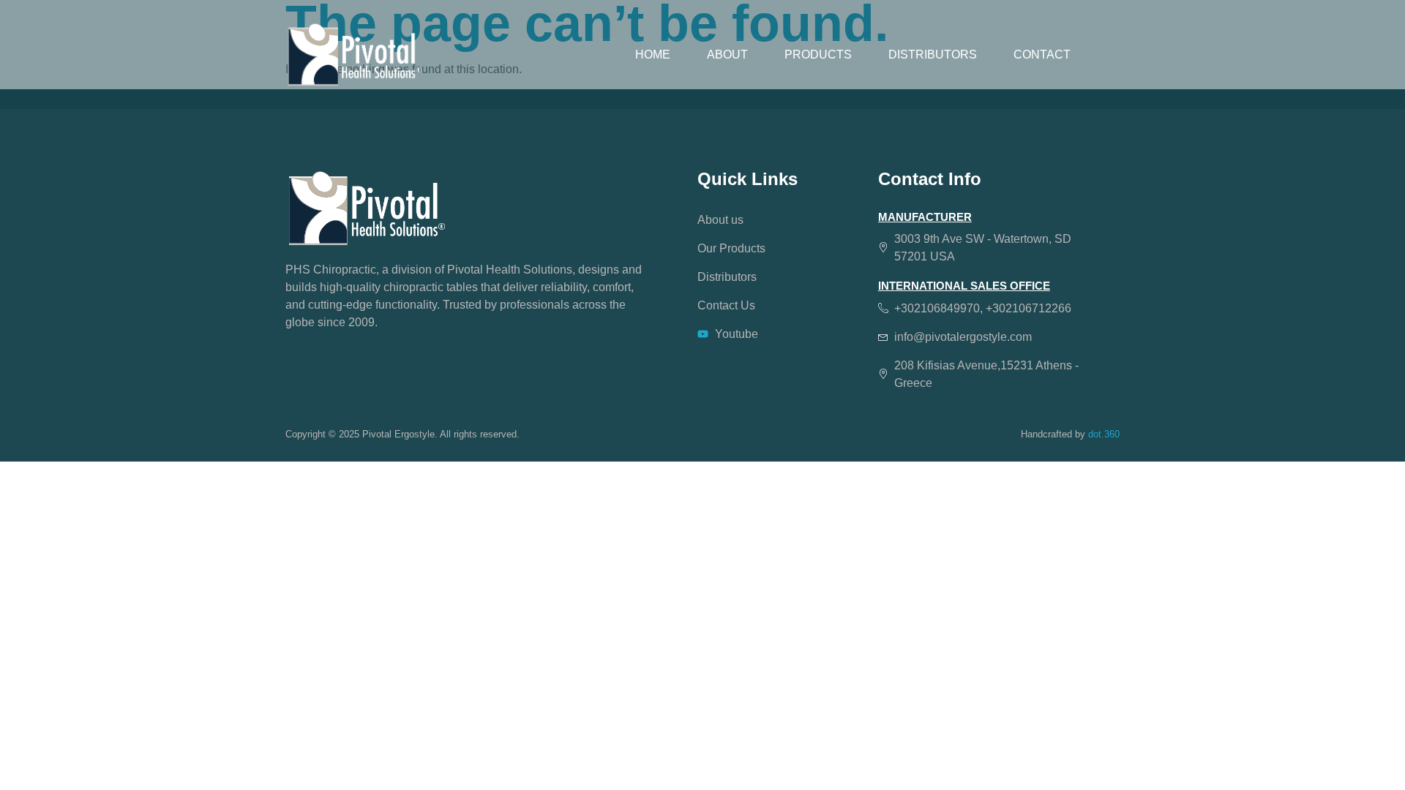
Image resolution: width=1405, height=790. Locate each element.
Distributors (932, 54)
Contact (1042, 54)
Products (818, 54)
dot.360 (1104, 434)
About (727, 54)
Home (652, 54)
